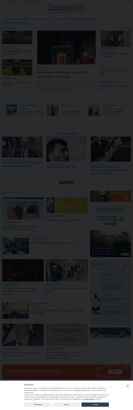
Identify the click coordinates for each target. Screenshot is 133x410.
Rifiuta (66, 404)
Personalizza (38, 404)
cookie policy (89, 399)
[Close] (128, 386)
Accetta (95, 404)
